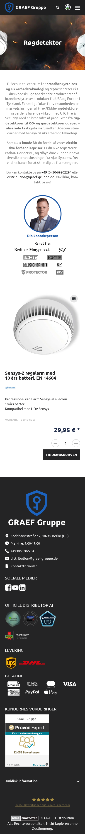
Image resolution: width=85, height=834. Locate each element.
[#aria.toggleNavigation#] (77, 7)
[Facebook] (8, 587)
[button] (42, 781)
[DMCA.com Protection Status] (26, 818)
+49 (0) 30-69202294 (56, 172)
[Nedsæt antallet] (55, 443)
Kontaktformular (24, 566)
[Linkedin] (22, 587)
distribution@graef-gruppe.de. (31, 177)
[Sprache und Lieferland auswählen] (67, 7)
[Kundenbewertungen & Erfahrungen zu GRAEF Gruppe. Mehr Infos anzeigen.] (27, 740)
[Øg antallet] (76, 443)
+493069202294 (22, 551)
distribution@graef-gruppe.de (34, 558)
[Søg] (57, 7)
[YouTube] (15, 587)
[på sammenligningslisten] (74, 298)
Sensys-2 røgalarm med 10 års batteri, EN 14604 (30, 375)
